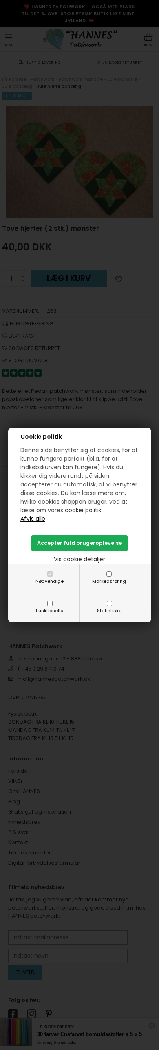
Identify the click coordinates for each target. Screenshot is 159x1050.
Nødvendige (49, 581)
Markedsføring (109, 581)
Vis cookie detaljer (79, 559)
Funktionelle (49, 610)
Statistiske (109, 610)
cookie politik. (84, 510)
